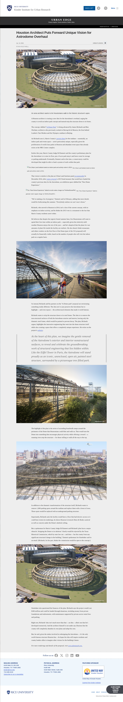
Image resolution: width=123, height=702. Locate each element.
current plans (61, 138)
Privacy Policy (106, 696)
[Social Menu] (98, 8)
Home (93, 692)
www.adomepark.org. (75, 646)
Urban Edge (61, 19)
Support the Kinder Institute (91, 683)
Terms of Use (99, 696)
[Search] (105, 8)
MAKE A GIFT (89, 8)
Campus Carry (113, 696)
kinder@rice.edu (9, 670)
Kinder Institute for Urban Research (32, 9)
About (98, 692)
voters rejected (52, 179)
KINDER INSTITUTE (104, 26)
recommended (79, 176)
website (40, 330)
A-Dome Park (51, 127)
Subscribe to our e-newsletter (13, 674)
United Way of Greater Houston (91, 678)
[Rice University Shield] (9, 8)
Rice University (21, 7)
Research (104, 692)
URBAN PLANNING (98, 43)
